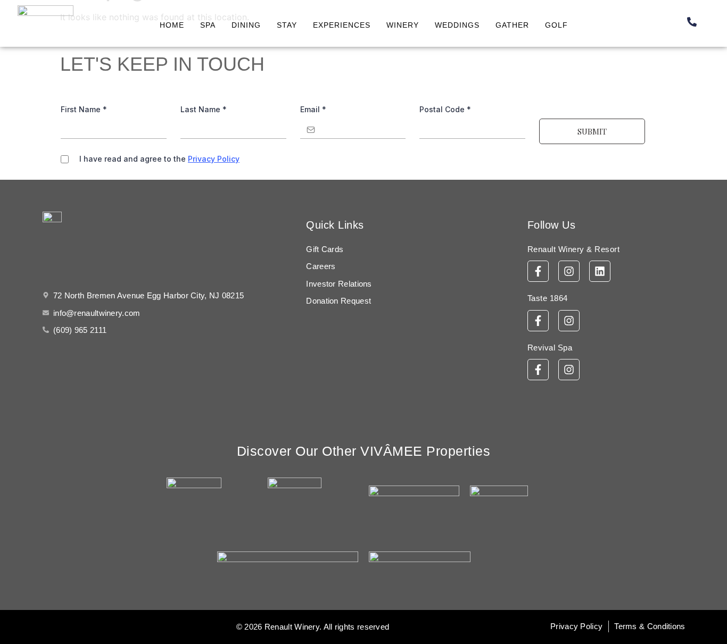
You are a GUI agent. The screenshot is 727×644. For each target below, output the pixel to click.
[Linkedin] (599, 271)
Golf (556, 25)
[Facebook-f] (538, 271)
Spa (208, 25)
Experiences (341, 25)
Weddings (457, 25)
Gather (512, 25)
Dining (246, 25)
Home (172, 25)
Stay (287, 25)
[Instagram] (569, 271)
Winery (402, 25)
